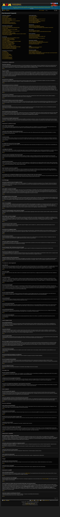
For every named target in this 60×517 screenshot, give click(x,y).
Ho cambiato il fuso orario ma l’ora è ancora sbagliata (9, 29)
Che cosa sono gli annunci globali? (7, 55)
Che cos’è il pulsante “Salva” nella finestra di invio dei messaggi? (11, 46)
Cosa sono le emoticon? (5, 53)
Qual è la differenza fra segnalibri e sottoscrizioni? (36, 41)
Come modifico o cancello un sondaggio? (8, 42)
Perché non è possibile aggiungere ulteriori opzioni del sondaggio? (11, 41)
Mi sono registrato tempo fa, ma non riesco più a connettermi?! (11, 20)
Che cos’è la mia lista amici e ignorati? (34, 30)
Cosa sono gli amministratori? (33, 16)
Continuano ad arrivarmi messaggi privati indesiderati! (36, 26)
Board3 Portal (28, 504)
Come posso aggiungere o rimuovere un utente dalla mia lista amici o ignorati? (40, 31)
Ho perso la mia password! (6, 21)
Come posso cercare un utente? (33, 37)
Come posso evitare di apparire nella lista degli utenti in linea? (11, 27)
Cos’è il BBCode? (4, 51)
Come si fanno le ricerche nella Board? (34, 34)
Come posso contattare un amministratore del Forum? (36, 53)
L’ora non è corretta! (5, 28)
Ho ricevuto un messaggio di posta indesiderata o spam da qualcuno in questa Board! (41, 27)
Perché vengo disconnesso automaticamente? (8, 22)
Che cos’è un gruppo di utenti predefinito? (35, 21)
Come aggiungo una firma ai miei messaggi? (8, 39)
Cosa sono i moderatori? (32, 17)
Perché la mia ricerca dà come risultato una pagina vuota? (37, 36)
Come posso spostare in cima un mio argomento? (9, 48)
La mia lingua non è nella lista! (6, 30)
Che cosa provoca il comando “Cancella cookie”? (9, 23)
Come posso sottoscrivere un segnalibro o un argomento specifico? (38, 42)
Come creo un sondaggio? (6, 40)
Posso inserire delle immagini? (6, 54)
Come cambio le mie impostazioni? (7, 26)
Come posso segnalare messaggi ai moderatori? (9, 45)
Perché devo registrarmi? (5, 16)
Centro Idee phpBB (45, 478)
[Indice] (7, 5)
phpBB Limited (27, 473)
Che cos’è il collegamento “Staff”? (33, 22)
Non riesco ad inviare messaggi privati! (34, 25)
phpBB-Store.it (33, 503)
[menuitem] (46, 500)
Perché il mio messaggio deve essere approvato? (9, 47)
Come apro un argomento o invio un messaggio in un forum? (10, 37)
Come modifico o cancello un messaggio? (8, 38)
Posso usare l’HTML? (5, 52)
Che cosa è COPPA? (5, 17)
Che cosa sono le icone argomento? (7, 58)
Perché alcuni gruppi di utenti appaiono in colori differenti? (37, 20)
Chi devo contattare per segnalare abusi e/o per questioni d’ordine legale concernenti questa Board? (43, 52)
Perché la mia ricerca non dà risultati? (34, 35)
